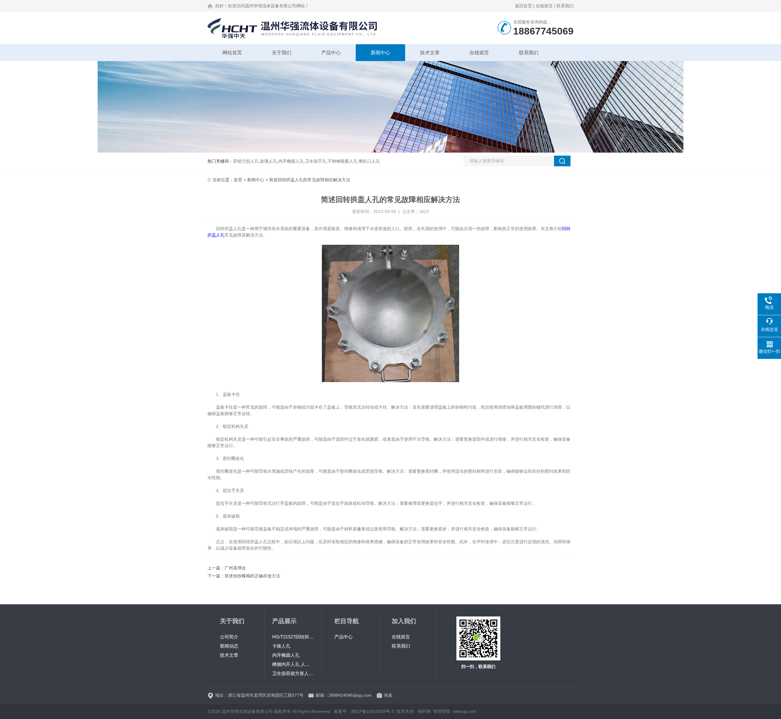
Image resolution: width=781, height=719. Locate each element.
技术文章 (430, 52)
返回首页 (523, 5)
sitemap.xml (464, 711)
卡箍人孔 (281, 646)
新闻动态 (229, 646)
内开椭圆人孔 (286, 655)
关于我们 (281, 52)
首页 (238, 179)
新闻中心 (380, 52)
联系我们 (565, 5)
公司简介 (229, 636)
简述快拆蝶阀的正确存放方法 (252, 575)
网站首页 (232, 52)
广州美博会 (235, 567)
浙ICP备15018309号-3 (372, 711)
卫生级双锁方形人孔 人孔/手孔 (293, 673)
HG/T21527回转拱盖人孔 (293, 636)
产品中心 (331, 52)
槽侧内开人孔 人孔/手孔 (293, 664)
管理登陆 (441, 711)
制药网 (424, 711)
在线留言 (544, 5)
